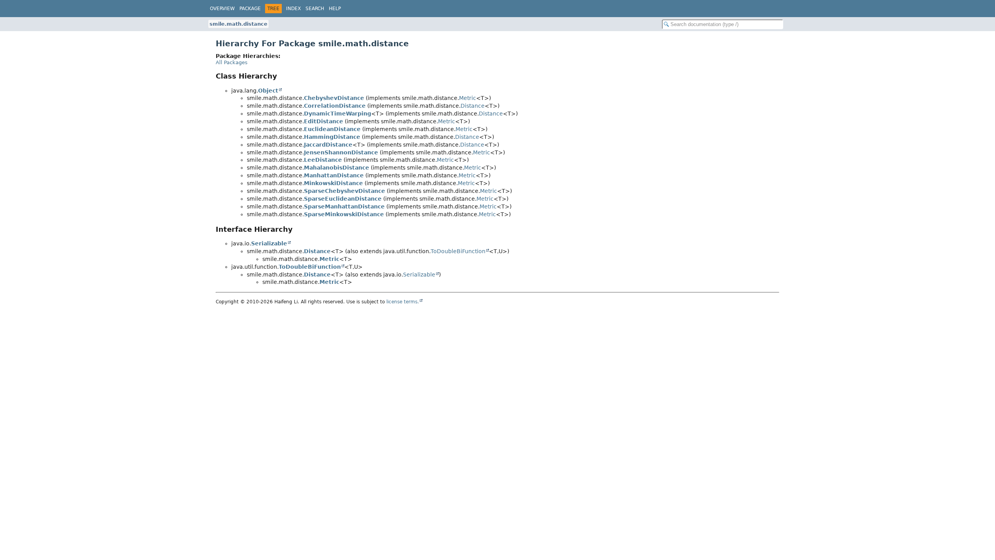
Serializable (269, 243)
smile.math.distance (238, 24)
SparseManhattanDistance (344, 206)
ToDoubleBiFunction (458, 251)
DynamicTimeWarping (337, 113)
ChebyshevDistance (334, 98)
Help (335, 8)
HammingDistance (332, 137)
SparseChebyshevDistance (344, 191)
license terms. (402, 301)
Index (293, 8)
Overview (222, 8)
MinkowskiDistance (333, 183)
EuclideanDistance (332, 129)
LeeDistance (323, 160)
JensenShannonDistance (341, 152)
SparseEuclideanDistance (343, 199)
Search (314, 8)
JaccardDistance (328, 145)
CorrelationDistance (335, 106)
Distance (473, 106)
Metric (467, 98)
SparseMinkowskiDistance (344, 214)
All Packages (232, 62)
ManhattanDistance (334, 175)
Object (268, 91)
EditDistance (323, 121)
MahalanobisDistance (336, 167)
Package (250, 8)
